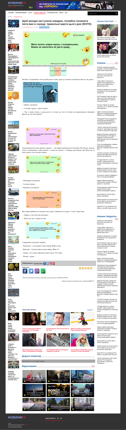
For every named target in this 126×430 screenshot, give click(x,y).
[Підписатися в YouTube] (53, 263)
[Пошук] (116, 13)
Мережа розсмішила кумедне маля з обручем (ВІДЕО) (77, 281)
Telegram (37, 361)
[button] (93, 32)
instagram (42, 361)
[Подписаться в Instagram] (50, 263)
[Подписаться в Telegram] (47, 263)
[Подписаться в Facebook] (44, 263)
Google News (38, 263)
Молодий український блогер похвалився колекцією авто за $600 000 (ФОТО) (45, 277)
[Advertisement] (58, 295)
